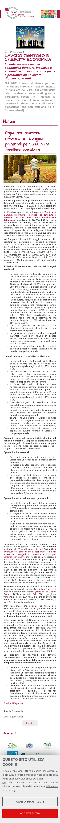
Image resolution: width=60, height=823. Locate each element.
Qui (4, 782)
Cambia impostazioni (30, 801)
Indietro (30, 723)
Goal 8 (20, 51)
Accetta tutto (30, 813)
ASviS (11, 51)
